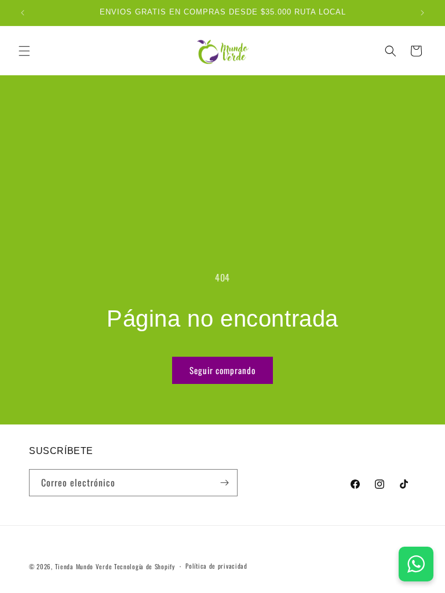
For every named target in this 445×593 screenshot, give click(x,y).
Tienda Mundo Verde (83, 566)
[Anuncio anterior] (22, 12)
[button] (24, 51)
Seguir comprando (222, 370)
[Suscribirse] (224, 482)
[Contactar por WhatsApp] (416, 564)
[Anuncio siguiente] (422, 12)
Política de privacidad (216, 565)
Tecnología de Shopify (144, 566)
